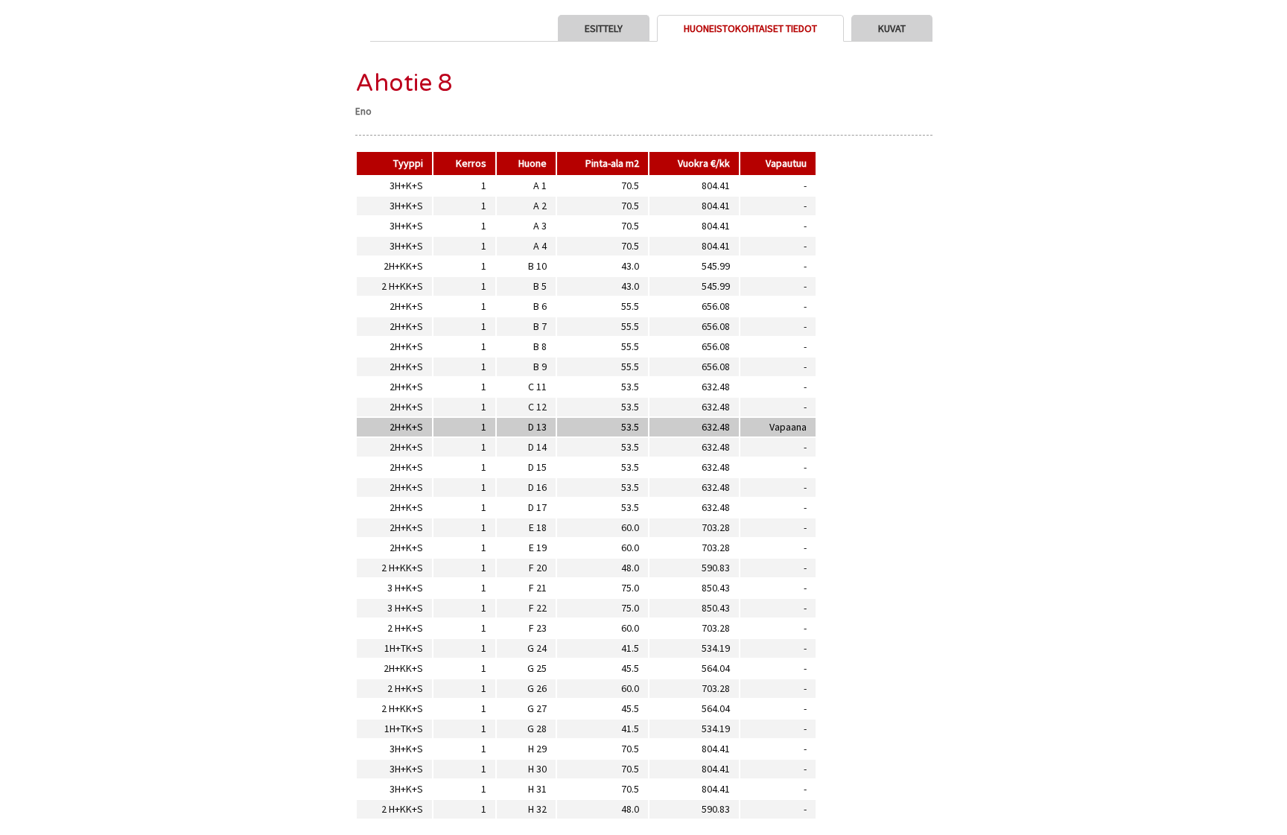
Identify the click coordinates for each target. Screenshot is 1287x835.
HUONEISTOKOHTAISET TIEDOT (750, 28)
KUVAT (892, 28)
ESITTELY (604, 28)
